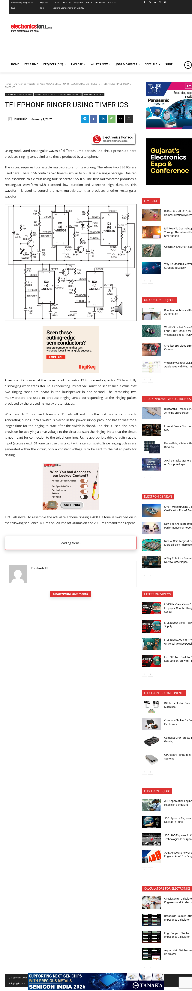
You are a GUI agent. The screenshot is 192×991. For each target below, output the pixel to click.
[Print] (129, 119)
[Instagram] (149, 3)
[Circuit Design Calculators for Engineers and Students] (151, 902)
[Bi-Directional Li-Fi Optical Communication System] (151, 215)
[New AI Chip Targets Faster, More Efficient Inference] (151, 545)
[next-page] (150, 281)
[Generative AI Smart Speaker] (151, 250)
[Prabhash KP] (10, 119)
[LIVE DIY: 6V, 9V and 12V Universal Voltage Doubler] (151, 644)
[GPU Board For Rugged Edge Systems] (151, 759)
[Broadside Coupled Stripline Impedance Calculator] (151, 920)
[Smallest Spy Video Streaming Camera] (151, 349)
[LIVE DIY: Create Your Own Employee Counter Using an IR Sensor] (151, 608)
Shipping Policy (16, 983)
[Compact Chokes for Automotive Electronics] (151, 724)
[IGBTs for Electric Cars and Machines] (151, 707)
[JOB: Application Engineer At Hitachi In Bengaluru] (151, 805)
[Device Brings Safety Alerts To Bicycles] (151, 447)
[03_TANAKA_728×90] (96, 989)
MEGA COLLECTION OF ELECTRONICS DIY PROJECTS (73, 83)
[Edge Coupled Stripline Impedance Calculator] (151, 937)
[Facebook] (144, 3)
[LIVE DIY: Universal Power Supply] (151, 626)
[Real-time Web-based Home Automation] (151, 314)
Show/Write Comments (70, 594)
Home (8, 83)
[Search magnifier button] (188, 65)
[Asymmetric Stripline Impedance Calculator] (151, 954)
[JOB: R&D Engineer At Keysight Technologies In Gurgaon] (151, 839)
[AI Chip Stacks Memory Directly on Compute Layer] (151, 464)
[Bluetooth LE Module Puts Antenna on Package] (151, 413)
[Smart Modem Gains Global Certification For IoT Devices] (151, 510)
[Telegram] (85, 119)
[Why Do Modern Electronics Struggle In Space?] (151, 268)
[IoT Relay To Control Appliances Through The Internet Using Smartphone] (151, 232)
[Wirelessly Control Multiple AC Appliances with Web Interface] (151, 367)
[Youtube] (165, 3)
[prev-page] (144, 281)
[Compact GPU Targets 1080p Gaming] (151, 741)
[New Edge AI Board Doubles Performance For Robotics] (151, 528)
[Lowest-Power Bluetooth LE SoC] (151, 430)
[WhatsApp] (112, 119)
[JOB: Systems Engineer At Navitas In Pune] (151, 822)
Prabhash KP (20, 118)
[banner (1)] (71, 508)
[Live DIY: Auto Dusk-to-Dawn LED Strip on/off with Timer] (151, 661)
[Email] (120, 119)
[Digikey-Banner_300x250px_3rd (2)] (71, 371)
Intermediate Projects (93, 94)
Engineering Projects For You (29, 83)
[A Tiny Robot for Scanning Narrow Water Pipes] (151, 562)
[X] (160, 3)
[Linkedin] (155, 3)
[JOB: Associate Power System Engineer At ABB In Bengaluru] (151, 856)
